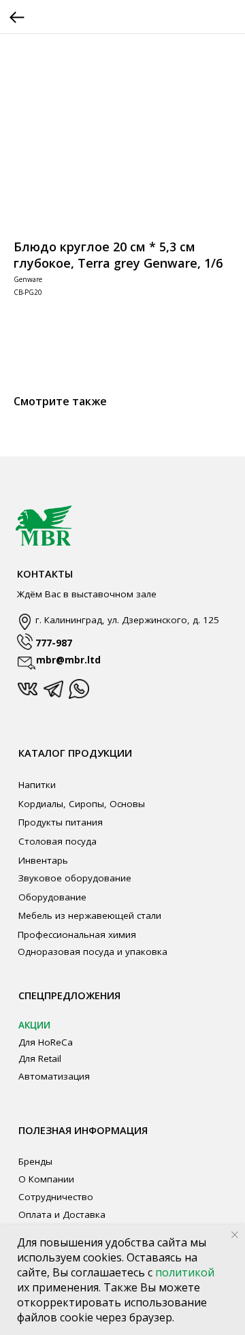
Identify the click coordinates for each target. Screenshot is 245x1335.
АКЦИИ (34, 1025)
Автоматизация (54, 1076)
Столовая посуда (57, 841)
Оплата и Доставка (61, 1214)
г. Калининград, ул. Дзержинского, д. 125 (127, 620)
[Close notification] (235, 1235)
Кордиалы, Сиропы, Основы (81, 804)
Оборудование (52, 897)
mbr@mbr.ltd (68, 660)
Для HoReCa (45, 1042)
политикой (184, 1272)
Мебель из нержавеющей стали (89, 915)
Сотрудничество (55, 1197)
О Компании (46, 1179)
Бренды (35, 1161)
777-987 (53, 643)
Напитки (37, 785)
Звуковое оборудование (74, 878)
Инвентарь (43, 860)
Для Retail (39, 1058)
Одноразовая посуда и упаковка (92, 951)
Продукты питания (60, 822)
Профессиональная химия (77, 934)
